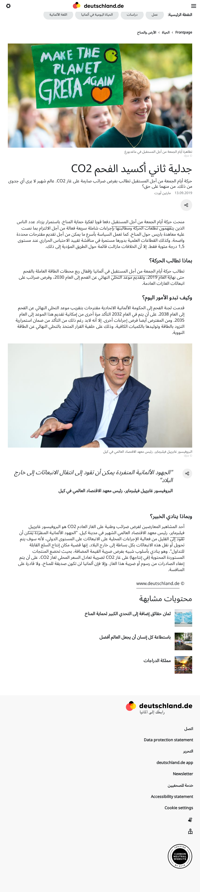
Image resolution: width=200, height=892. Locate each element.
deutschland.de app (175, 763)
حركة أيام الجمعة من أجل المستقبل (141, 221)
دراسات (132, 14)
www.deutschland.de (158, 583)
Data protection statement (168, 740)
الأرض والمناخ (146, 32)
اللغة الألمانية (58, 14)
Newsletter (183, 774)
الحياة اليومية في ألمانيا (97, 14)
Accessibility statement (172, 797)
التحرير (188, 751)
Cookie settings (179, 808)
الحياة (166, 32)
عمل (155, 14)
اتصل (188, 729)
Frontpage (183, 32)
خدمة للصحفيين (180, 785)
